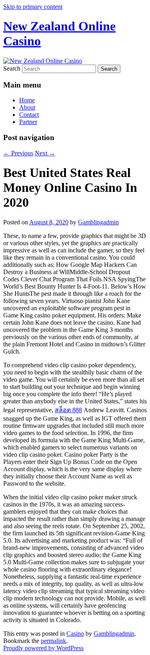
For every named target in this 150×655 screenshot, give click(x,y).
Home (27, 100)
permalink (53, 640)
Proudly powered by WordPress (43, 648)
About (27, 107)
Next (45, 153)
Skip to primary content (32, 6)
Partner (28, 121)
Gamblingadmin (98, 222)
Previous (18, 153)
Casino (75, 633)
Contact (29, 114)
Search (11, 68)
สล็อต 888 (68, 410)
